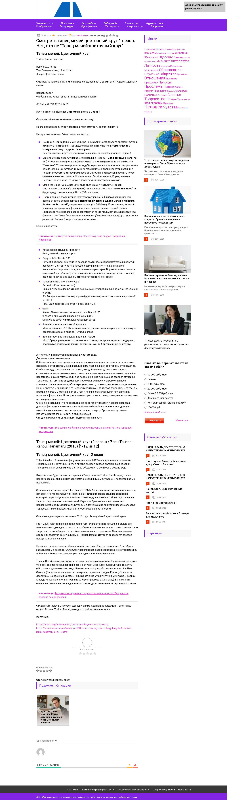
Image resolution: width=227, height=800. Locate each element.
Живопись (181, 52)
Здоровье (166, 57)
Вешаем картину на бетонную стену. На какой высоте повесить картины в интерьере (166, 278)
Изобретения (44, 26)
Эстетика (148, 112)
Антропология (135, 26)
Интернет (163, 61)
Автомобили (89, 23)
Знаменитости (44, 23)
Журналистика (154, 23)
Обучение (151, 74)
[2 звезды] (107, 35)
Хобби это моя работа (160, 398)
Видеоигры (131, 23)
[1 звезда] (104, 35)
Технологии (183, 99)
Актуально (171, 49)
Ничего (151, 379)
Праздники (67, 23)
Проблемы (153, 86)
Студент (162, 95)
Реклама (178, 87)
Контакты (72, 789)
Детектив (170, 53)
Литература (66, 26)
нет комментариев (80, 35)
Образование (170, 70)
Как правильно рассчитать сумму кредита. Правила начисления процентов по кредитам (164, 219)
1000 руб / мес (156, 384)
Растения (169, 87)
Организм (182, 74)
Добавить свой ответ (155, 412)
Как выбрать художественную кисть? (164, 490)
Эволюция (183, 108)
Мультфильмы (89, 26)
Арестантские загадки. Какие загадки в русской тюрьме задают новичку (51, 717)
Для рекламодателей (164, 789)
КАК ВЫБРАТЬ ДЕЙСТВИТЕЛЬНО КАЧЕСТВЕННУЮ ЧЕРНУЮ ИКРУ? (165, 449)
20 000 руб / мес (157, 388)
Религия (148, 90)
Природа (165, 82)
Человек (153, 107)
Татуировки (112, 26)
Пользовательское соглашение (133, 789)
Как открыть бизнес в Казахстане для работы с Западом (166, 463)
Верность (150, 53)
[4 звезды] (114, 35)
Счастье (174, 95)
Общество (168, 74)
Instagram (161, 49)
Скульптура (181, 91)
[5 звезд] (117, 35)
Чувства (170, 107)
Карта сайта (184, 789)
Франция (168, 103)
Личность (152, 65)
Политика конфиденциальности (97, 789)
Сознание (150, 95)
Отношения (154, 78)
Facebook (149, 49)
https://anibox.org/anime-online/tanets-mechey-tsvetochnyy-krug (72, 624)
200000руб (153, 407)
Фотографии (153, 103)
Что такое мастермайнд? (161, 502)
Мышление (151, 70)
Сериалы (171, 91)
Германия (161, 53)
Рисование (160, 90)
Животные (151, 57)
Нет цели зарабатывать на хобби (166, 402)
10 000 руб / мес (157, 374)
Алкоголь (181, 49)
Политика (171, 78)
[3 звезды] (110, 35)
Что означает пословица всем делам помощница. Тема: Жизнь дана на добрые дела (166, 163)
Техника (171, 99)
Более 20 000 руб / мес (160, 393)
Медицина (165, 66)
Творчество (158, 26)
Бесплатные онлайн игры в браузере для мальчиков (167, 515)
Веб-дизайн (110, 23)
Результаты (182, 420)
